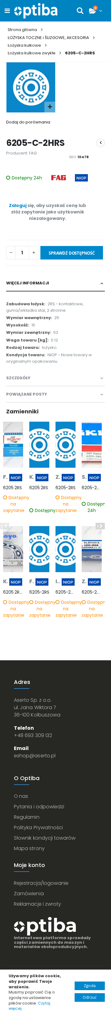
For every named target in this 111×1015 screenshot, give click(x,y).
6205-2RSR (92, 592)
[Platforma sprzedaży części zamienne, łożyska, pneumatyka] (35, 10)
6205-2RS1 (66, 592)
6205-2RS (39, 592)
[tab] (55, 283)
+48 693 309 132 (33, 735)
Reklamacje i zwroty (37, 904)
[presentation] (100, 526)
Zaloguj (18, 205)
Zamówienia (29, 893)
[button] (49, 107)
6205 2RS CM (13, 592)
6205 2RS (12, 488)
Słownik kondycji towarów (45, 837)
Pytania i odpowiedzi (39, 806)
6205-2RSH (92, 488)
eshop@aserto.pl (35, 755)
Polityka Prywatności (38, 827)
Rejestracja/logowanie (41, 883)
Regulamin (26, 817)
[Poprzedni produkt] (100, 143)
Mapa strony (29, 848)
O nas (21, 796)
